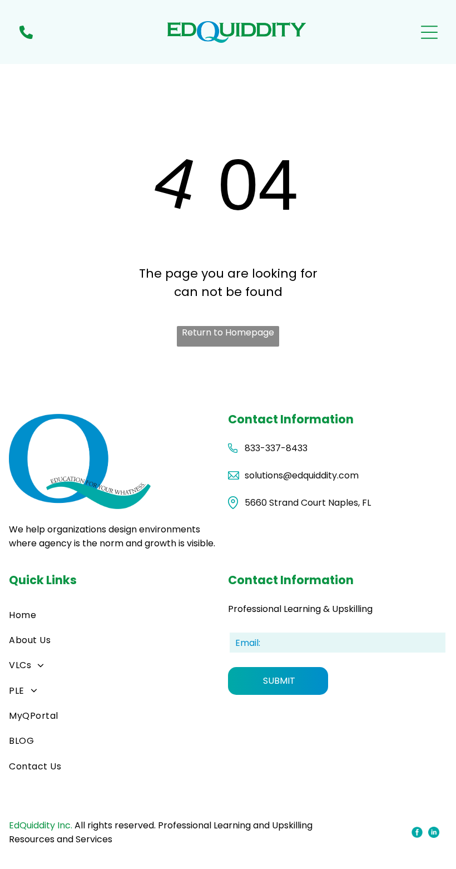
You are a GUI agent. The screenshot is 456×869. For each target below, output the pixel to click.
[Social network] (417, 833)
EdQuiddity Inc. (40, 825)
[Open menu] (429, 32)
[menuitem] (118, 614)
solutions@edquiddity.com (302, 475)
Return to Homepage (228, 332)
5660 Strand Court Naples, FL (308, 502)
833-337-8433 (276, 448)
